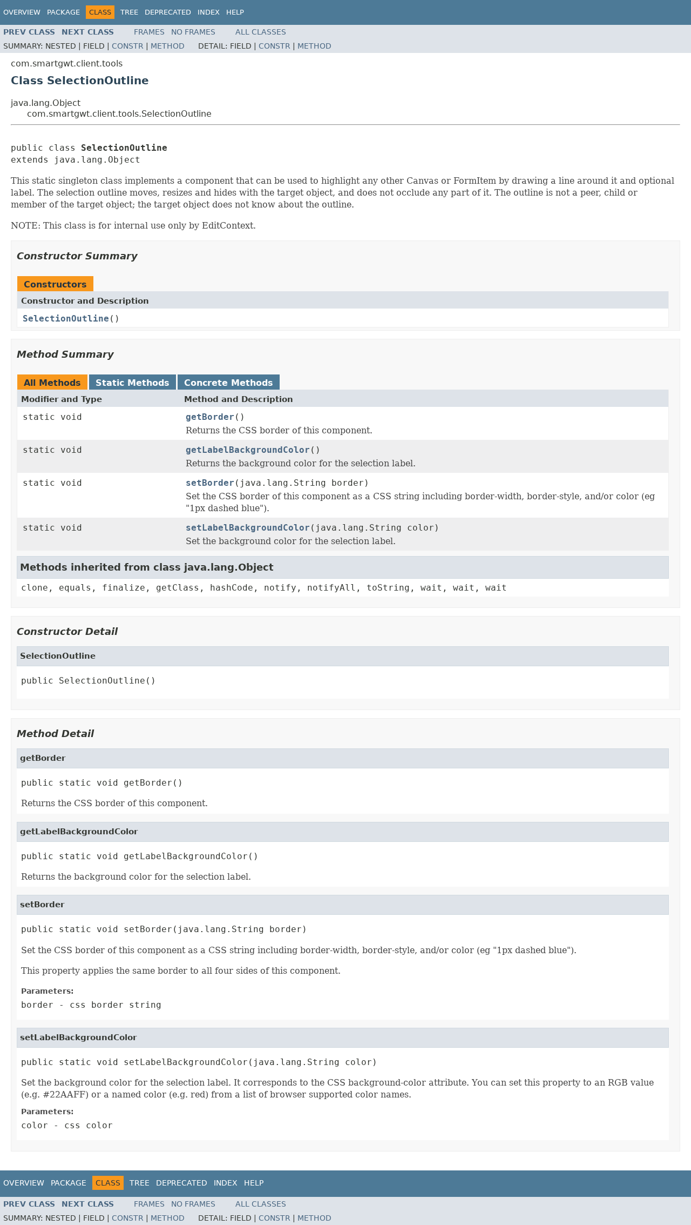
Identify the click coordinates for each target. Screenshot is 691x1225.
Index (209, 12)
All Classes (260, 32)
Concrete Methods (228, 383)
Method (168, 46)
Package (63, 12)
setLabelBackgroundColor (248, 528)
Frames (149, 32)
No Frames (193, 32)
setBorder (210, 483)
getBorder (210, 417)
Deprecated (168, 12)
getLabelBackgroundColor (248, 450)
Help (235, 12)
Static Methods (133, 383)
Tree (129, 12)
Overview (21, 12)
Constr (128, 46)
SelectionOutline (66, 318)
